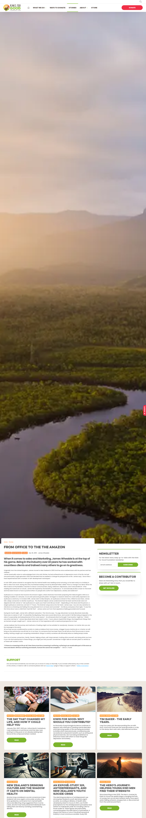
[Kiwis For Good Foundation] (12, 7)
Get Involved (108, 588)
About (83, 8)
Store (94, 8)
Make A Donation (83, 666)
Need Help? (50, 666)
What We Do (39, 8)
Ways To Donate (57, 8)
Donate (132, 8)
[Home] (28, 7)
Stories (72, 8)
